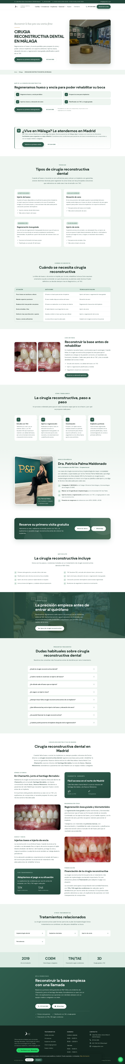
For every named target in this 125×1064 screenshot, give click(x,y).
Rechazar (29, 1060)
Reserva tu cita (104, 6)
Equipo (69, 6)
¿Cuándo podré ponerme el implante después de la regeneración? (53, 723)
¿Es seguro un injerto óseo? (39, 692)
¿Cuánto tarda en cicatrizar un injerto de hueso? (47, 677)
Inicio (15, 72)
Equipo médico (49, 1048)
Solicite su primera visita (33, 144)
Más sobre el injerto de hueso (27, 213)
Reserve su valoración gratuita (76, 375)
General (61, 7)
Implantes (54, 7)
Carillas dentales (49, 1035)
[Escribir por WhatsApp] (120, 1059)
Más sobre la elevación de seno (77, 211)
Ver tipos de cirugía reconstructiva (49, 628)
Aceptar (38, 1060)
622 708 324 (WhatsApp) (99, 1043)
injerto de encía (41, 846)
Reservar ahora (82, 528)
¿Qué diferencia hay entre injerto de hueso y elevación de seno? (52, 707)
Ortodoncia (45, 7)
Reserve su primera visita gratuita (28, 59)
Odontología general (50, 1045)
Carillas (37, 7)
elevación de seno (71, 818)
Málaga (21, 72)
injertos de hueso (83, 815)
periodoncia (18, 854)
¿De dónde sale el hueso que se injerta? (43, 684)
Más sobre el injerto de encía (76, 243)
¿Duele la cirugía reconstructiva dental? (44, 669)
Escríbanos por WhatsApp (29, 1050)
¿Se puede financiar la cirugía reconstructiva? (46, 715)
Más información (84, 1056)
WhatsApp (99, 528)
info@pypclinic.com (105, 1)
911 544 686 (47, 1)
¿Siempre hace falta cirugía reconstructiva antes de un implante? (53, 700)
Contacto (77, 6)
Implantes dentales (50, 1041)
